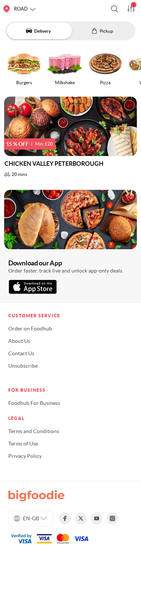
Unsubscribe (23, 366)
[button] (114, 8)
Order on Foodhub (30, 329)
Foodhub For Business (34, 403)
